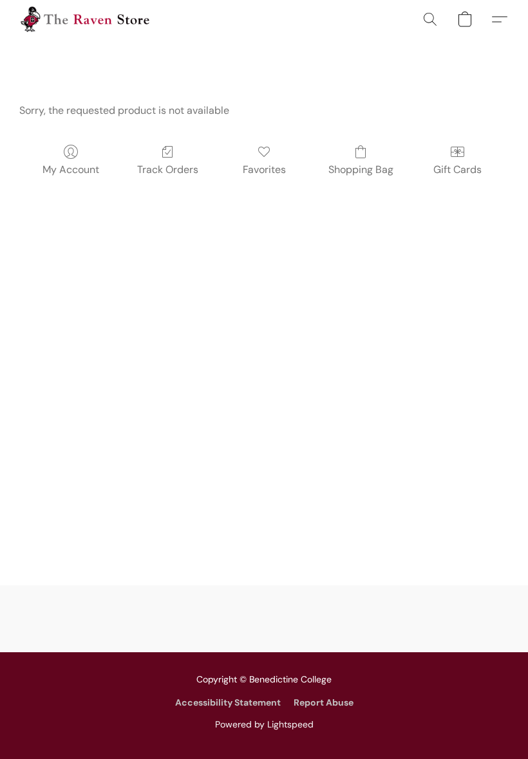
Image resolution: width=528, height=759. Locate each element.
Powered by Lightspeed (264, 724)
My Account (70, 169)
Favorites (264, 169)
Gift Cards (457, 169)
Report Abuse (324, 702)
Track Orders (167, 169)
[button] (85, 19)
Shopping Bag (360, 169)
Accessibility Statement (228, 702)
